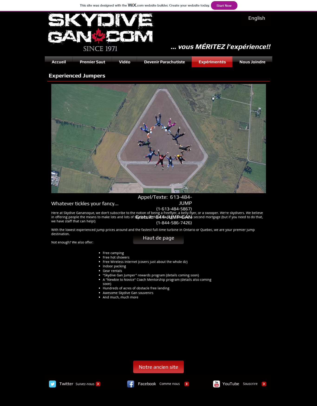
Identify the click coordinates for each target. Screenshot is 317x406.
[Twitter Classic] (52, 383)
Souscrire (250, 383)
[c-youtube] (216, 383)
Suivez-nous (85, 384)
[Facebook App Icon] (130, 383)
